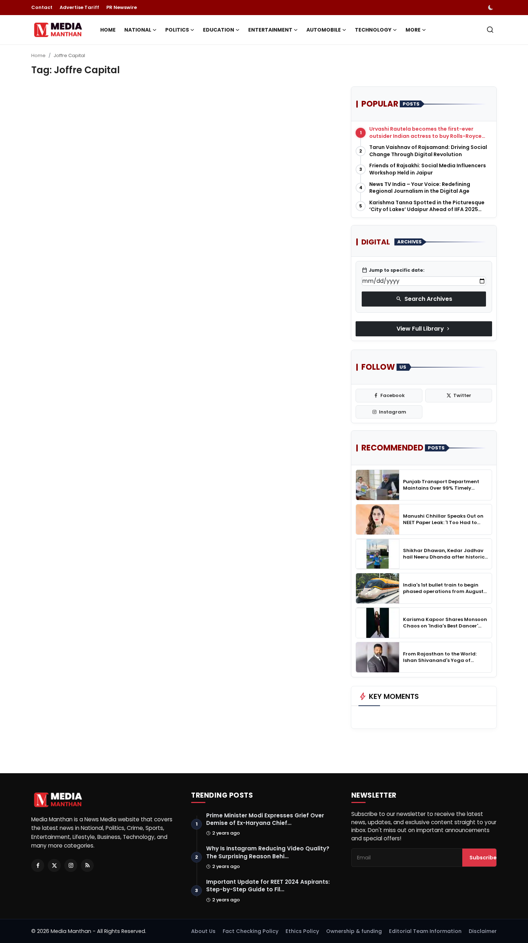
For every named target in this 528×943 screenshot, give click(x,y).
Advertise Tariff (79, 7)
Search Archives (424, 299)
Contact (41, 7)
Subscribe (483, 857)
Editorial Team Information (425, 931)
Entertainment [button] (270, 29)
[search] (490, 29)
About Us (203, 931)
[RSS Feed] (87, 865)
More (413, 29)
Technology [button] (373, 29)
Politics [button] (177, 29)
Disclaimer (483, 931)
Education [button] (218, 29)
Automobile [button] (323, 29)
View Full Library (424, 329)
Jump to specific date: (393, 270)
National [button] (137, 29)
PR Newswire (121, 7)
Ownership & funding (354, 931)
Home (108, 29)
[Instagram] (70, 865)
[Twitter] (54, 865)
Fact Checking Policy (250, 931)
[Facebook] (37, 865)
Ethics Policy (302, 931)
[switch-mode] (491, 7)
